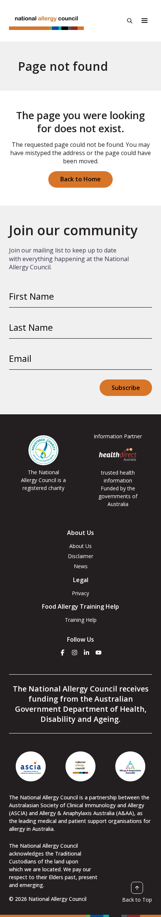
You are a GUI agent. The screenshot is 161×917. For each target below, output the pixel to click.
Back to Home (80, 179)
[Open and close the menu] (144, 20)
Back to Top (137, 899)
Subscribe (126, 388)
